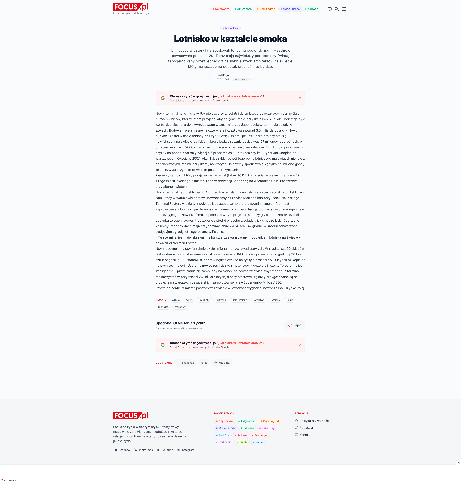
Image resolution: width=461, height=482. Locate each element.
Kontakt (305, 434)
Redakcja (223, 75)
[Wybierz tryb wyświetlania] (330, 9)
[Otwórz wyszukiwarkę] (337, 9)
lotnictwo (259, 299)
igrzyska (221, 299)
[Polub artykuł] (254, 79)
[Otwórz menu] (344, 8)
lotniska (275, 299)
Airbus (176, 299)
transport (180, 306)
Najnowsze (222, 9)
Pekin (290, 299)
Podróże (224, 435)
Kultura (242, 435)
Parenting (268, 428)
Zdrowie (313, 9)
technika (163, 306)
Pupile (244, 442)
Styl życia (225, 442)
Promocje (260, 435)
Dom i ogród (267, 9)
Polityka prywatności (314, 421)
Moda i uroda (291, 9)
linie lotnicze (240, 299)
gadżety (204, 299)
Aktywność (244, 9)
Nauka (259, 442)
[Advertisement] (230, 474)
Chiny (189, 299)
